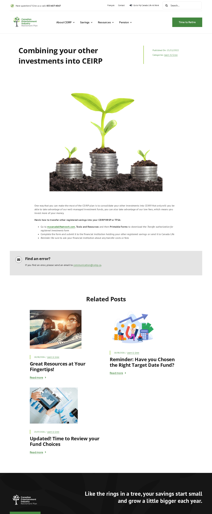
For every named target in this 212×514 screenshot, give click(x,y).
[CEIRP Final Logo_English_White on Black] (25, 492)
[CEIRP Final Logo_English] (25, 14)
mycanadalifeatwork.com (61, 226)
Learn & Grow (171, 55)
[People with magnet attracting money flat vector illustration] (133, 311)
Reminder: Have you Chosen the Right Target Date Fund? (142, 362)
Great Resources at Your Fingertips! (57, 366)
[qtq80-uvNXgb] (55, 311)
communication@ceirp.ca (87, 265)
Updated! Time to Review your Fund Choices (64, 441)
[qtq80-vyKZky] (54, 388)
